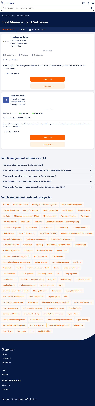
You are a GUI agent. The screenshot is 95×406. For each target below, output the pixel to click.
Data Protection (9, 273)
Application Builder (71, 268)
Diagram (51, 279)
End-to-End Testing (50, 210)
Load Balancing (9, 285)
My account (6, 385)
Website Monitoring (11, 210)
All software (9, 30)
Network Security (9, 222)
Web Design (33, 302)
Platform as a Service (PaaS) (38, 268)
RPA (32, 331)
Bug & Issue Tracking (48, 233)
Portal (56, 268)
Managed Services (40, 291)
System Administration (83, 302)
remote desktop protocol (59, 325)
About (4, 370)
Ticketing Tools (74, 308)
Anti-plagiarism (71, 273)
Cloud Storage (8, 233)
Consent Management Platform (59, 319)
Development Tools (45, 250)
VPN (66, 296)
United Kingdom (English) (22, 399)
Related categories (39, 30)
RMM (61, 285)
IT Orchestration (36, 319)
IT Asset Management (55, 308)
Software (5, 374)
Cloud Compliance (36, 296)
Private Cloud (80, 245)
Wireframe (85, 216)
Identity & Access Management (44, 204)
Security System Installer (53, 314)
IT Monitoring (62, 227)
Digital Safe (7, 268)
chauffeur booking (31, 314)
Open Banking (82, 319)
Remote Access (84, 210)
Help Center (6, 389)
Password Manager (68, 216)
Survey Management (73, 291)
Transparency (6, 358)
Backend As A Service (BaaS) (14, 325)
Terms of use (6, 362)
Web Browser (67, 210)
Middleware (78, 325)
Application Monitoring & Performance (76, 233)
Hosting (39, 245)
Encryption (56, 291)
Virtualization (46, 227)
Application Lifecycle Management (16, 262)
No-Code (6, 216)
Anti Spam (28, 250)
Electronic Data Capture (12, 239)
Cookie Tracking (44, 331)
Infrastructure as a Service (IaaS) (15, 291)
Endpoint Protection (28, 285)
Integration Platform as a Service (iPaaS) (63, 222)
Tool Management (37, 325)
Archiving (77, 262)
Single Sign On (54, 296)
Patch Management (10, 308)
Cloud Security (65, 279)
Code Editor (25, 222)
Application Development (72, 204)
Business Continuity (11, 245)
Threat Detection (9, 279)
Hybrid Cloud (73, 314)
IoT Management (26, 273)
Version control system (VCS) (32, 279)
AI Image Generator (80, 227)
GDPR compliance (20, 204)
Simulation (27, 245)
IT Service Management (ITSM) (26, 216)
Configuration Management (14, 319)
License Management (60, 262)
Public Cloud (62, 250)
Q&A (23, 30)
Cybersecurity (31, 227)
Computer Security (30, 210)
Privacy (4, 354)
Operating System (45, 273)
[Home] (3, 15)
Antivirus (38, 222)
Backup (6, 204)
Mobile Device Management (62, 239)
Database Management (12, 227)
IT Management (49, 216)
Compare (48, 86)
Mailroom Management (32, 308)
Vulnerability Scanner (11, 250)
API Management (47, 285)
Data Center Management (13, 302)
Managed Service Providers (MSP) (55, 302)
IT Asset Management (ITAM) (58, 245)
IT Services (10, 16)
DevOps (19, 268)
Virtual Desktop (41, 262)
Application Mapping (11, 314)
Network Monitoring (27, 233)
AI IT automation (40, 256)
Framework (21, 331)
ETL (58, 273)
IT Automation (57, 256)
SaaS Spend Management (36, 239)
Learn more (47, 79)
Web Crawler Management (13, 296)
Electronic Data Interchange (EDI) (16, 256)
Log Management (83, 279)
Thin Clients (7, 331)
